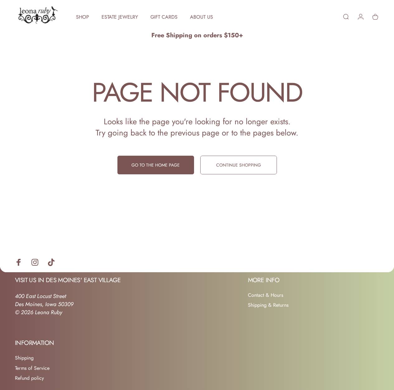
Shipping (24, 358)
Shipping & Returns (268, 305)
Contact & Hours (265, 295)
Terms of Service (32, 368)
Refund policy (29, 378)
